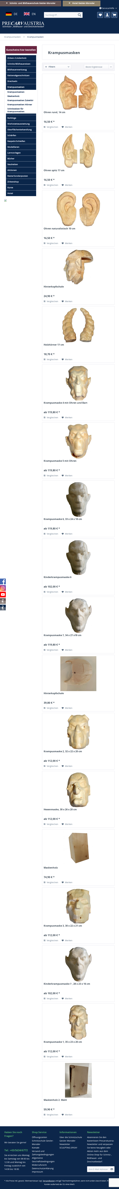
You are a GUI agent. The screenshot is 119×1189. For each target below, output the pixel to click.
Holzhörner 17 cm (54, 344)
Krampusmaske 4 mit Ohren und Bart (65, 402)
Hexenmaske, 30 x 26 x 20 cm (60, 809)
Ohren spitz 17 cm (54, 170)
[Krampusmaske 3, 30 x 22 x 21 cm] (78, 906)
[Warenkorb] (114, 15)
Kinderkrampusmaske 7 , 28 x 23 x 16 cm (67, 983)
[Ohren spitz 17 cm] (78, 150)
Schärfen (11, 135)
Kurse (10, 187)
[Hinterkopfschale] (78, 267)
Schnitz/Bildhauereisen (18, 63)
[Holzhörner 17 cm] (78, 325)
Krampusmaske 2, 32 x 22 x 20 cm (63, 751)
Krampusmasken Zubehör (20, 100)
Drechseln (12, 81)
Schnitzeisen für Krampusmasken (15, 110)
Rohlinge (11, 118)
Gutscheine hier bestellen (21, 49)
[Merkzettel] (100, 15)
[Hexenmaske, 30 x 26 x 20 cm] (78, 789)
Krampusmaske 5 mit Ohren (60, 460)
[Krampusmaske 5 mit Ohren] (78, 441)
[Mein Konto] (107, 15)
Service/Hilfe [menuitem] (108, 8)
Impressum (37, 1171)
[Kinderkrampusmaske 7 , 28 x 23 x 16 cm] (78, 964)
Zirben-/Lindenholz (16, 58)
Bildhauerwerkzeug (17, 69)
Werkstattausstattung (18, 123)
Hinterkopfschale (54, 286)
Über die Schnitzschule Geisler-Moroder (70, 1139)
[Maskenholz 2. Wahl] (78, 1080)
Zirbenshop (13, 181)
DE (16, 14)
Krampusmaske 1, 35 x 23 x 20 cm (63, 1041)
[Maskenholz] (78, 848)
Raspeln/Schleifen (16, 141)
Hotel (10, 193)
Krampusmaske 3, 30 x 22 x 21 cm (63, 925)
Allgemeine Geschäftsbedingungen (43, 1160)
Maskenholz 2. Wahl (55, 1100)
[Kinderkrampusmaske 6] (78, 557)
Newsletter (64, 1144)
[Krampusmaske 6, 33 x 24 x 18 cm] (78, 499)
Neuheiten (12, 164)
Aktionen (12, 170)
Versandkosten (49, 1181)
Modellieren (13, 147)
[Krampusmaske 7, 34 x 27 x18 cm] (78, 615)
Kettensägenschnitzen (18, 75)
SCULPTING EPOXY (68, 1147)
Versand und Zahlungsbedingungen (43, 1153)
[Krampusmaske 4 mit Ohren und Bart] (78, 383)
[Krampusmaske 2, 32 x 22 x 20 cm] (78, 731)
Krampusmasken (15, 87)
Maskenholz (13, 96)
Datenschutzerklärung (43, 1168)
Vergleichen (52, 127)
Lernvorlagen (14, 152)
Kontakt (35, 1147)
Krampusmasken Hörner (19, 104)
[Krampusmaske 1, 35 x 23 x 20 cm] (78, 1022)
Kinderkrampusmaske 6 (57, 577)
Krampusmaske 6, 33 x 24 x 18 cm (63, 519)
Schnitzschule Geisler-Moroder (43, 1142)
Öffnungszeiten (39, 1137)
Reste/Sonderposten (17, 176)
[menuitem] (63, 15)
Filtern (51, 66)
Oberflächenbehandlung (19, 129)
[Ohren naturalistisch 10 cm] (78, 209)
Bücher (10, 158)
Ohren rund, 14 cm (54, 112)
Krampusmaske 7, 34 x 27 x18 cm (62, 635)
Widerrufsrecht (39, 1165)
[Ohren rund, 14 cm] (78, 92)
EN (34, 14)
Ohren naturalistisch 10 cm (59, 228)
